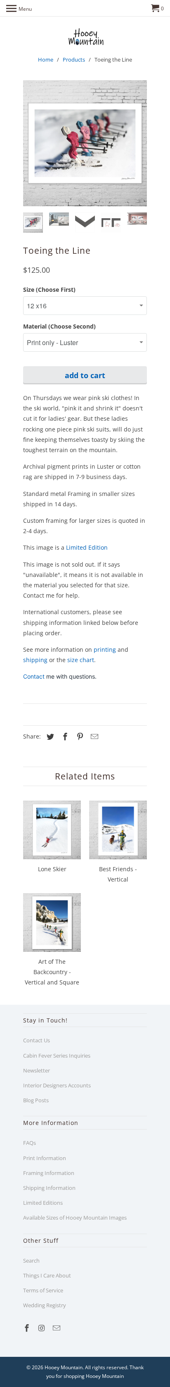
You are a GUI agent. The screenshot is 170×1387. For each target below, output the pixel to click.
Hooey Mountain (64, 1367)
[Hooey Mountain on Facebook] (27, 1328)
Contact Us (36, 1040)
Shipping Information (49, 1188)
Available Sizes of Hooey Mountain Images (75, 1217)
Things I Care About (47, 1275)
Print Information (44, 1158)
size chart (80, 660)
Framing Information (48, 1173)
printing (105, 649)
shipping (35, 660)
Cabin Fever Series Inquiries (56, 1055)
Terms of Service (43, 1290)
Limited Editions (43, 1202)
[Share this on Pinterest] (78, 736)
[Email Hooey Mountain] (57, 1328)
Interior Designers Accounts (57, 1085)
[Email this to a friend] (93, 736)
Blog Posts (36, 1100)
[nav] (19, 8)
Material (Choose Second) (59, 326)
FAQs (29, 1142)
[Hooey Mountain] (85, 36)
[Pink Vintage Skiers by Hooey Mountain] (85, 143)
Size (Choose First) (49, 289)
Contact (34, 676)
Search (31, 1260)
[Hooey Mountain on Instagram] (42, 1328)
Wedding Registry (44, 1305)
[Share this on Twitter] (49, 736)
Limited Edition (87, 547)
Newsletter (36, 1070)
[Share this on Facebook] (64, 736)
